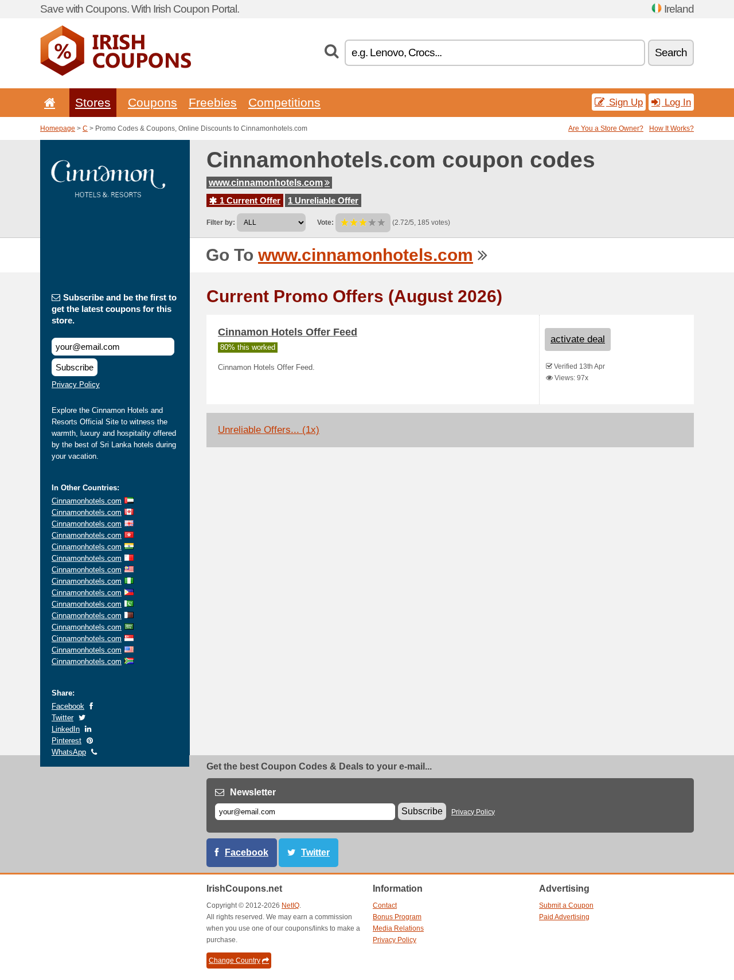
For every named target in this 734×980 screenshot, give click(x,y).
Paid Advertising (564, 917)
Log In (676, 102)
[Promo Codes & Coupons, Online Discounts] (115, 73)
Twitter (62, 717)
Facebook (68, 706)
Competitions (284, 102)
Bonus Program (397, 917)
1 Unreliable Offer (323, 200)
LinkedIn (66, 729)
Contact (385, 905)
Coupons (152, 102)
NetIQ (290, 905)
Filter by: (220, 222)
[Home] (47, 102)
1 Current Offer (248, 200)
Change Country (234, 960)
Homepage (57, 128)
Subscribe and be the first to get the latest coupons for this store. (114, 308)
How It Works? (671, 128)
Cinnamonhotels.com (87, 501)
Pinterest (66, 740)
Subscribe (74, 367)
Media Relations (398, 928)
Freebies (213, 102)
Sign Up (624, 102)
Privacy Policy (76, 384)
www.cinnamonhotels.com (266, 183)
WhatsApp (69, 752)
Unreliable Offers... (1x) (268, 429)
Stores (93, 102)
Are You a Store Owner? (605, 128)
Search (671, 52)
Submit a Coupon (566, 905)
